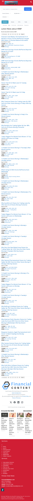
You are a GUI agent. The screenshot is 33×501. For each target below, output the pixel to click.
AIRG (8, 97)
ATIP (7, 278)
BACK (16, 130)
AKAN (10, 186)
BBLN (10, 164)
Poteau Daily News (10, 496)
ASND (10, 230)
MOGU (11, 221)
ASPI (15, 208)
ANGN (12, 254)
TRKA (5, 374)
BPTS (16, 348)
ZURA (5, 232)
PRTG (12, 187)
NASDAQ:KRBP (14, 67)
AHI (13, 108)
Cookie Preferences (19, 497)
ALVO (15, 108)
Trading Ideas (13, 209)
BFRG (10, 300)
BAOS (16, 219)
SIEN (5, 198)
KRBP (7, 43)
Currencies (13, 25)
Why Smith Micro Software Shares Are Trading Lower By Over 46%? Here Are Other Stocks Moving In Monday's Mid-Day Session (15, 367)
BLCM (10, 241)
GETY (12, 337)
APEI (14, 326)
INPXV (8, 291)
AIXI (8, 313)
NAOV (9, 87)
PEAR (5, 243)
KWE (5, 291)
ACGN (7, 186)
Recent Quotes (5, 13)
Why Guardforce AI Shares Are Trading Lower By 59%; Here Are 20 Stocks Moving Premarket (15, 204)
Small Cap (9, 110)
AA (6, 326)
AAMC (7, 372)
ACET (7, 153)
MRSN (5, 187)
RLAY (5, 256)
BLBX (8, 256)
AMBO (10, 372)
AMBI (9, 326)
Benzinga (7, 46)
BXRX (10, 119)
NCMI (8, 268)
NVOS (5, 361)
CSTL (9, 361)
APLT (7, 230)
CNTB (16, 153)
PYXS (5, 315)
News (9, 25)
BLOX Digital (22, 498)
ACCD (10, 108)
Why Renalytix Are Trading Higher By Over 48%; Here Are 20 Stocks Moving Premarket (15, 126)
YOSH (5, 87)
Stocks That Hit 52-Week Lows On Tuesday (13, 83)
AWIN (13, 130)
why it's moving (12, 176)
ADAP (13, 95)
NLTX (5, 350)
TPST (11, 243)
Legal (5, 45)
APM (15, 86)
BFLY (7, 300)
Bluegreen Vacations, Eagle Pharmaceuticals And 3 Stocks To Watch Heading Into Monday (16, 333)
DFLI (15, 289)
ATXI (10, 348)
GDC (8, 209)
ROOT (12, 143)
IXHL (9, 327)
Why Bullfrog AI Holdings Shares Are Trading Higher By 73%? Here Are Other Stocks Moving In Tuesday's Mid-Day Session (16, 308)
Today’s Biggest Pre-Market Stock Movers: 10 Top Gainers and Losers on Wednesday (16, 215)
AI (6, 313)
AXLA (15, 254)
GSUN (8, 132)
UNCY (9, 143)
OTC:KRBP (18, 56)
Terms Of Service (16, 398)
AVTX (7, 77)
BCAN (13, 348)
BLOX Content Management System (11, 498)
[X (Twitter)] (10, 402)
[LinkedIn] (18, 402)
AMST (13, 313)
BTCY (9, 278)
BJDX (13, 153)
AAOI (7, 108)
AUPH (10, 130)
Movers (15, 121)
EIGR (13, 110)
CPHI (13, 230)
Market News (10, 45)
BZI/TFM (6, 78)
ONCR (11, 154)
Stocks (12, 22)
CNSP (15, 197)
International (20, 25)
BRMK (8, 374)
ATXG (5, 97)
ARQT (7, 164)
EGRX (9, 337)
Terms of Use (27, 496)
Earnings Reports (11, 56)
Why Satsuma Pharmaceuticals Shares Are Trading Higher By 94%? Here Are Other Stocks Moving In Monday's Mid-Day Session (16, 262)
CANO (13, 164)
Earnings (9, 339)
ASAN (7, 348)
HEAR (15, 337)
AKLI (10, 197)
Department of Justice (19, 45)
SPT (8, 221)
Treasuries (26, 25)
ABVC (10, 95)
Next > (22, 34)
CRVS (17, 164)
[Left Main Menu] (3, 1)
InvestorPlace (8, 57)
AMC (11, 313)
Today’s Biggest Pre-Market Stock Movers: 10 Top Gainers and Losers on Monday (16, 285)
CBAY (13, 119)
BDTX (13, 142)
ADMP (16, 95)
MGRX (8, 315)
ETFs (19, 22)
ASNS (13, 208)
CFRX (16, 241)
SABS (11, 256)
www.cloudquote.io (16, 393)
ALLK (7, 267)
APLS (12, 86)
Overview (5, 25)
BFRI (15, 359)
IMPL (16, 77)
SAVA (8, 350)
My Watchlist (16, 13)
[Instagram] (22, 402)
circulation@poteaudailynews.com (14, 486)
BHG (16, 142)
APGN (14, 372)
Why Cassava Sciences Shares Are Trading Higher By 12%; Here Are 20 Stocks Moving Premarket (16, 344)
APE (11, 326)
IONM (11, 198)
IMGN (16, 186)
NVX (5, 110)
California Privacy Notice (11, 497)
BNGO (15, 267)
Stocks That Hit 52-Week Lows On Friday (13, 92)
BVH (7, 337)
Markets (5, 22)
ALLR (10, 86)
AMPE (10, 153)
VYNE (5, 165)
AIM (6, 359)
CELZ (13, 77)
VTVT (5, 154)
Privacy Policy (25, 396)
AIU (6, 254)
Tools (26, 22)
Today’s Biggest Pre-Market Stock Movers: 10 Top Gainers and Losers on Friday (16, 137)
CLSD (13, 300)
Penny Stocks (13, 268)
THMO (5, 327)
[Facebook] (14, 402)
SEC (13, 43)
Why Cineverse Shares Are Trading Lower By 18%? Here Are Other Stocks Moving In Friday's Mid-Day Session (16, 103)
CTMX (16, 119)
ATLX (17, 372)
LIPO (9, 232)
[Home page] (11, 3)
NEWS (10, 43)
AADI (7, 86)
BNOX (10, 77)
